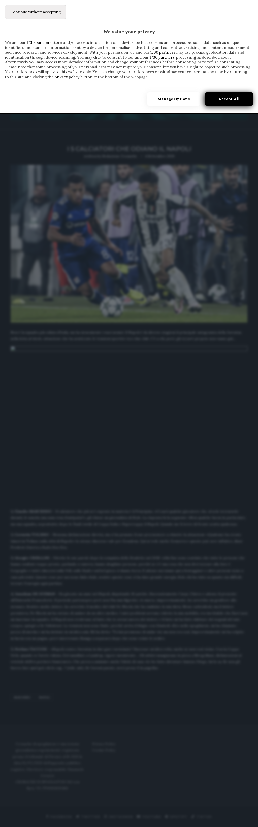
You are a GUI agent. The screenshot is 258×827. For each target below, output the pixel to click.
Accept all (229, 99)
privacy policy (67, 77)
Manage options (173, 99)
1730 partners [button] (39, 42)
